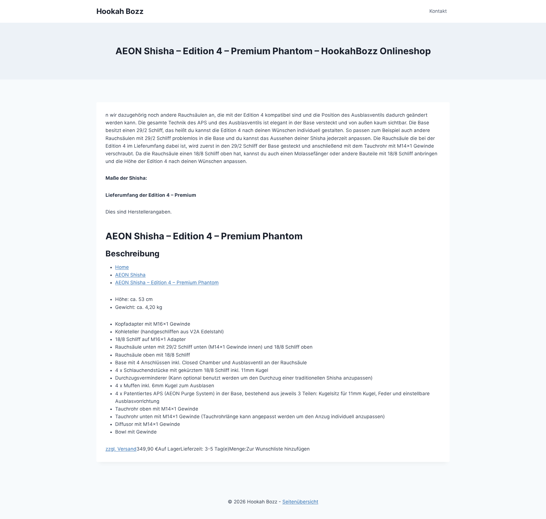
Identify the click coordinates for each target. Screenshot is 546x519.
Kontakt (438, 11)
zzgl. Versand (121, 449)
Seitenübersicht (300, 502)
